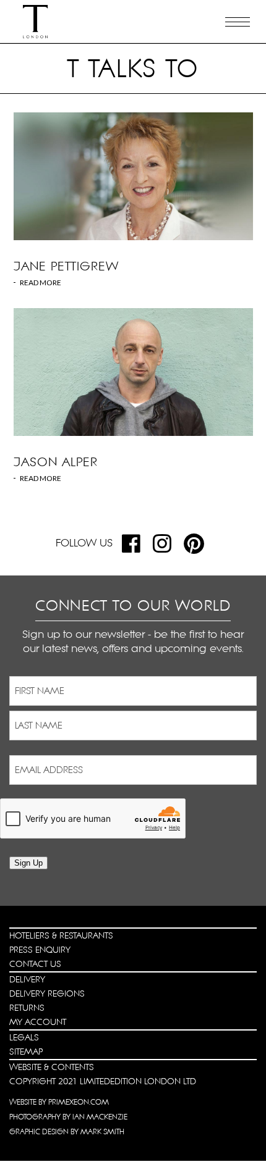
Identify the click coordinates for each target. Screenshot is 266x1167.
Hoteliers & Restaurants (61, 935)
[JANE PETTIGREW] (133, 176)
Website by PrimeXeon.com (59, 1102)
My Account (37, 1022)
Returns (27, 1008)
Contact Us (35, 964)
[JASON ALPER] (133, 372)
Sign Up (28, 863)
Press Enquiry (40, 950)
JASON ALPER (56, 461)
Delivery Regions (47, 993)
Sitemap (26, 1051)
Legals (24, 1037)
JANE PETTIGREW (66, 266)
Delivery (27, 979)
